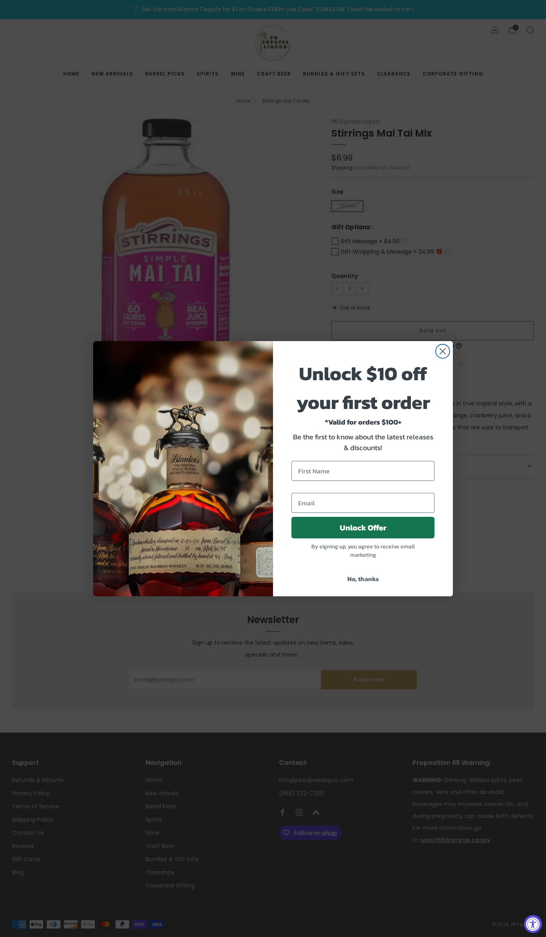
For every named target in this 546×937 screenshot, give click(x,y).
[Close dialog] (443, 351)
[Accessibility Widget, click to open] (533, 924)
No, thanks (363, 579)
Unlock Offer (363, 528)
